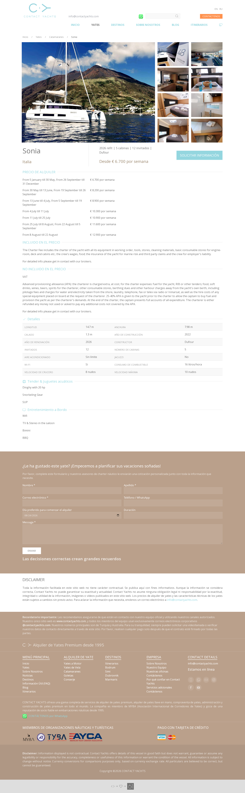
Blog (175, 25)
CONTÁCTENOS (211, 16)
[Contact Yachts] (39, 10)
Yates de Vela (72, 667)
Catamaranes (56, 37)
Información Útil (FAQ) (36, 683)
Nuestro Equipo (156, 667)
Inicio (75, 25)
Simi (107, 671)
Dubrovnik (111, 675)
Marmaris (111, 679)
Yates (95, 25)
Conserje (69, 679)
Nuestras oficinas (157, 671)
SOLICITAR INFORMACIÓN (199, 155)
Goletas (68, 675)
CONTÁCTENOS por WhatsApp (48, 716)
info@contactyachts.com (83, 16)
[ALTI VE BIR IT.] (122, 786)
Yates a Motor (73, 663)
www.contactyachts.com (71, 621)
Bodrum (110, 667)
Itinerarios (199, 25)
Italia (27, 161)
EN (216, 9)
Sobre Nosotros (148, 25)
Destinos (117, 25)
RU (220, 9)
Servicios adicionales (159, 687)
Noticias (27, 675)
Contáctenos (154, 675)
